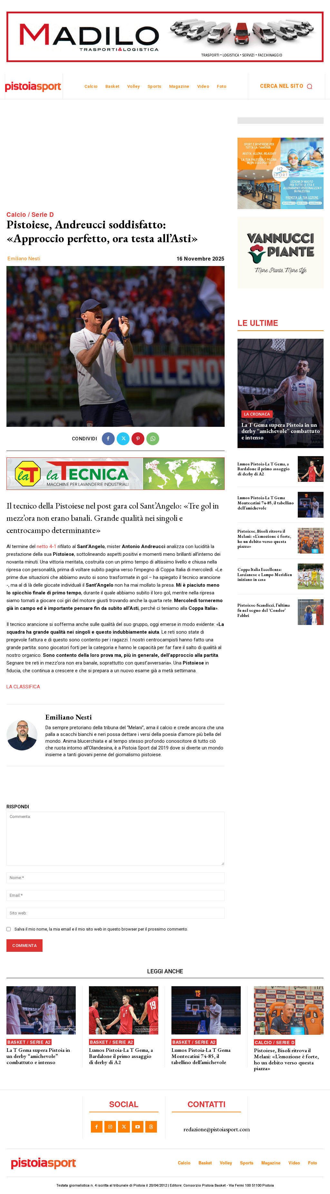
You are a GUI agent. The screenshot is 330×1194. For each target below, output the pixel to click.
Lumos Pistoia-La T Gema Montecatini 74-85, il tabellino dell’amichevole (266, 502)
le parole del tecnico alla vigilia (263, 550)
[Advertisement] (115, 162)
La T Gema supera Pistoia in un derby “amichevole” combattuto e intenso (280, 431)
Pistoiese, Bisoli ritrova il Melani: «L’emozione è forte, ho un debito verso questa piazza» (264, 538)
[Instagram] (110, 1127)
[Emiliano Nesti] (21, 735)
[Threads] (151, 1127)
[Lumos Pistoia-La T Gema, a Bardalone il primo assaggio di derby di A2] (311, 469)
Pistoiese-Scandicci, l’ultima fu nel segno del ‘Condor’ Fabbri (264, 610)
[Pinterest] (137, 438)
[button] (287, 86)
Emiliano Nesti (23, 258)
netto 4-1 (46, 546)
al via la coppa (249, 583)
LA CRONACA (257, 414)
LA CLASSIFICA (23, 687)
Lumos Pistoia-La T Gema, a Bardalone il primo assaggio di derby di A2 (264, 469)
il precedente (248, 619)
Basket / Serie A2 (29, 1042)
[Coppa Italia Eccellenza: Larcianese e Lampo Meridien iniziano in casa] (311, 576)
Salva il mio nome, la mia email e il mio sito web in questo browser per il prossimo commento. (101, 929)
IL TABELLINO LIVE (252, 512)
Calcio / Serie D (30, 214)
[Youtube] (137, 1127)
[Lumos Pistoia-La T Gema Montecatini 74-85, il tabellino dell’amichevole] (311, 505)
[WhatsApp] (152, 438)
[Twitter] (123, 438)
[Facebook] (108, 438)
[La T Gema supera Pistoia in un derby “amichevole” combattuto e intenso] (281, 393)
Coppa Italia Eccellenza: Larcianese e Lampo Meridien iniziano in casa (265, 574)
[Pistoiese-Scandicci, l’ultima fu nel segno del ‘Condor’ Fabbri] (311, 612)
